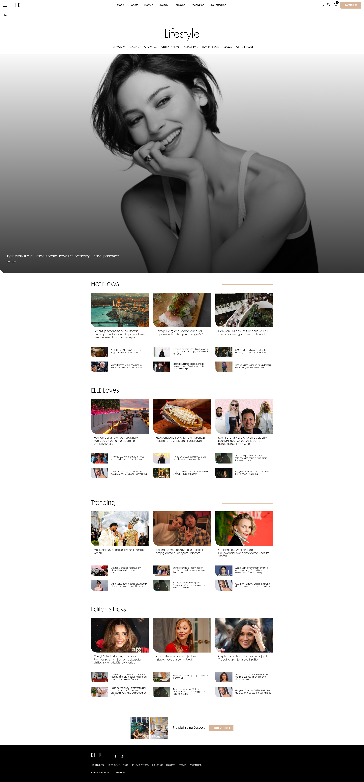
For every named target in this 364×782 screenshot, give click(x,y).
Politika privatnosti (100, 773)
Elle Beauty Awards (117, 765)
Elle (5, 15)
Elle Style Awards (140, 765)
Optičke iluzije (244, 47)
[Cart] (335, 5)
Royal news (191, 47)
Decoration (197, 5)
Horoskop (179, 5)
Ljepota (134, 5)
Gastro (134, 47)
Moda (120, 5)
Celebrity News (170, 47)
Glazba (227, 47)
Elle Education (218, 5)
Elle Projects (97, 765)
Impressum (120, 773)
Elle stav (163, 5)
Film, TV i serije (210, 47)
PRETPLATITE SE (221, 728)
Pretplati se (350, 5)
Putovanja (150, 47)
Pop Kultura (118, 47)
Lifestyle (148, 5)
